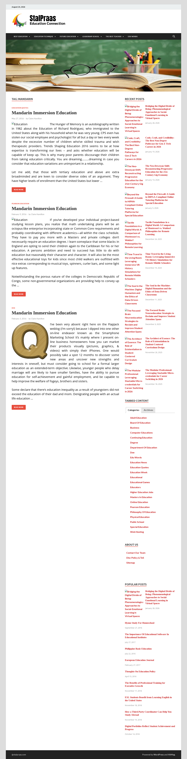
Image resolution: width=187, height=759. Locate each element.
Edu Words (132, 36)
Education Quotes (20, 108)
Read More (18, 189)
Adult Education (138, 417)
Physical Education (140, 517)
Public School (137, 521)
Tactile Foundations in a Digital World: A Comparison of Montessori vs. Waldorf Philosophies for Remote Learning (159, 228)
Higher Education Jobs (141, 492)
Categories (133, 410)
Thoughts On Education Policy (140, 671)
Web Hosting (137, 531)
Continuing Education (141, 437)
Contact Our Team (135, 552)
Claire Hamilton (35, 118)
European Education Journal (139, 660)
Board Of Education (140, 422)
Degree (134, 442)
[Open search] (174, 36)
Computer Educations (141, 432)
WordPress (159, 754)
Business (134, 427)
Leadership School (90, 36)
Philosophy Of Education (143, 512)
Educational (136, 477)
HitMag (171, 754)
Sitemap (130, 562)
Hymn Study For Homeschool (139, 623)
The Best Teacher (113, 36)
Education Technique (43, 36)
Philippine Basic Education (138, 648)
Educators (135, 487)
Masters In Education (141, 497)
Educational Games (140, 482)
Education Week (138, 472)
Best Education (20, 36)
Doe (13, 308)
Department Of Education (143, 447)
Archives (148, 410)
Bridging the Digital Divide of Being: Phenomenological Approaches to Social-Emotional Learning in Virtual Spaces (159, 112)
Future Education (68, 36)
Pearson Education (20, 204)
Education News (138, 462)
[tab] (133, 410)
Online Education (139, 502)
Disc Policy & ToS (135, 557)
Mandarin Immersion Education (44, 112)
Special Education (139, 526)
